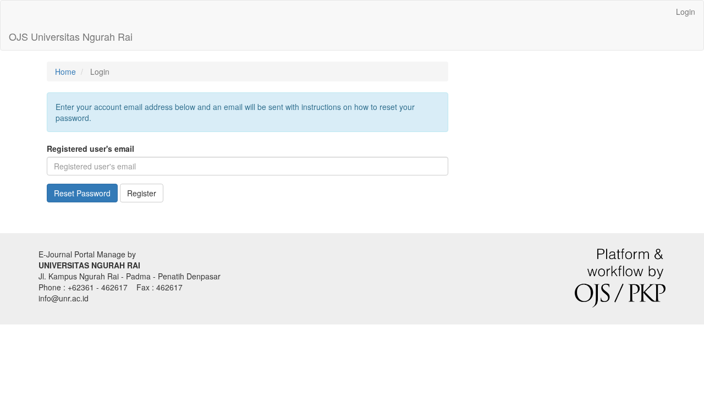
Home (65, 71)
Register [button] (141, 193)
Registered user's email (90, 148)
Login (685, 11)
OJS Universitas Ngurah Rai (71, 36)
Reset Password (82, 193)
